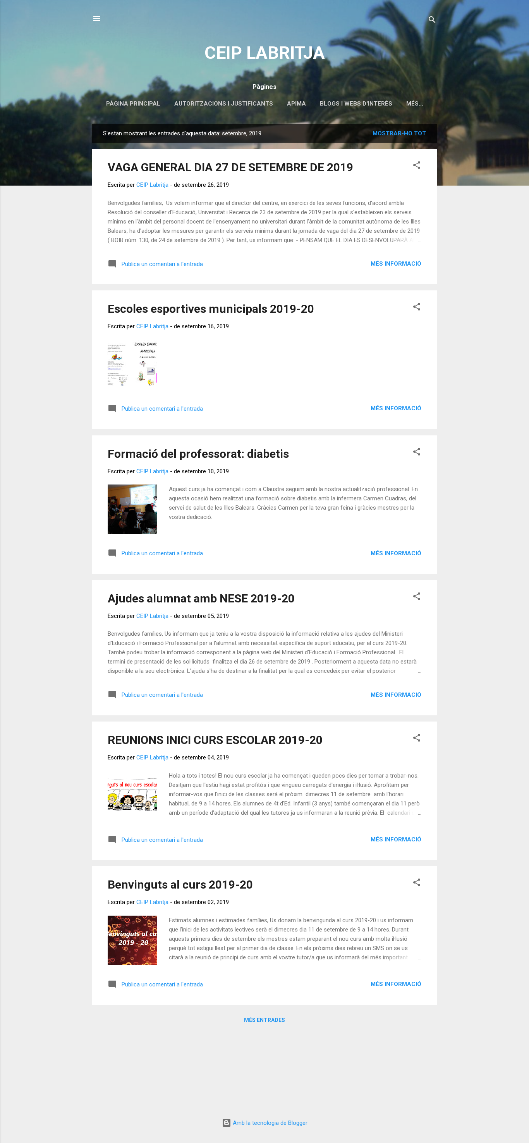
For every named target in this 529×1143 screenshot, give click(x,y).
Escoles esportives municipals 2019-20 (211, 309)
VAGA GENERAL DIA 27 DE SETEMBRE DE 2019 (230, 167)
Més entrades (264, 1020)
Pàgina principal (133, 103)
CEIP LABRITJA (264, 53)
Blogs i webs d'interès (356, 103)
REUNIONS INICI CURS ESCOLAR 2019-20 (215, 740)
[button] (416, 166)
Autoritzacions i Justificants (223, 103)
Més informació (396, 263)
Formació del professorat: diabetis (198, 454)
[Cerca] (432, 21)
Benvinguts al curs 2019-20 (180, 884)
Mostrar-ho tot (399, 133)
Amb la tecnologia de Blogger (269, 1122)
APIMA (296, 103)
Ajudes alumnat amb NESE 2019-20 (201, 598)
